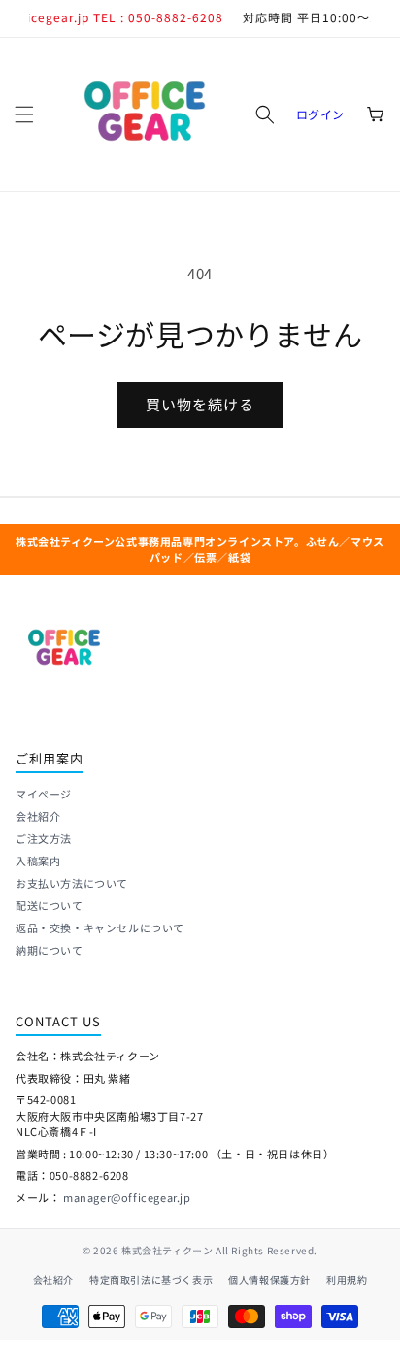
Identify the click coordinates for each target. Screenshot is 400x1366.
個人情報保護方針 (269, 1279)
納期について (49, 950)
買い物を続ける (200, 404)
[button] (24, 114)
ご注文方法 (44, 838)
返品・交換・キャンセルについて (100, 927)
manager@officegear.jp (127, 1197)
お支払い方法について (72, 883)
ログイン (320, 114)
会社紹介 (38, 816)
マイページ (44, 793)
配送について (49, 905)
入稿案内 (38, 860)
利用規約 (346, 1279)
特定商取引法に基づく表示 (151, 1279)
